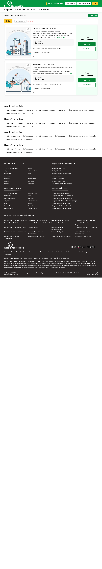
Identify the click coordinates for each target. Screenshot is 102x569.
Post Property (71, 4)
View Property (61, 37)
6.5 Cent (41, 79)
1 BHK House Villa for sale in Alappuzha (19, 123)
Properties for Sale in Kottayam (62, 198)
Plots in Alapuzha (57, 176)
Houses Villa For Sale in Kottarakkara (35, 233)
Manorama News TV (47, 252)
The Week (7, 255)
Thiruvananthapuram (11, 168)
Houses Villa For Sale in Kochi (37, 220)
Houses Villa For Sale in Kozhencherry (82, 233)
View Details (87, 49)
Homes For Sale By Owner (12, 223)
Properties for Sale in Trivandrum (62, 196)
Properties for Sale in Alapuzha (62, 206)
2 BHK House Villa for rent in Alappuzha (51, 149)
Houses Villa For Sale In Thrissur (85, 220)
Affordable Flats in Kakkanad (61, 173)
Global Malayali (83, 252)
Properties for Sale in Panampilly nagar (64, 201)
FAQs (96, 274)
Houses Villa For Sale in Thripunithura (82, 224)
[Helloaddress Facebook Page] (69, 247)
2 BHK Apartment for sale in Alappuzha (51, 110)
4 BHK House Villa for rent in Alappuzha (19, 152)
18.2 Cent (41, 43)
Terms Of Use (90, 274)
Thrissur (30, 176)
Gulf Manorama (71, 252)
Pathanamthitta (33, 171)
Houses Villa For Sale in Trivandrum (15, 220)
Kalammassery (32, 201)
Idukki (29, 173)
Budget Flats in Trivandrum (60, 171)
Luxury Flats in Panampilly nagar (62, 184)
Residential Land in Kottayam (60, 220)
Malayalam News (21, 252)
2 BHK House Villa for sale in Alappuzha (51, 123)
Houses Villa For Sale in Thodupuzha (11, 237)
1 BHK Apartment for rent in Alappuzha (19, 136)
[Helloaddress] (14, 4)
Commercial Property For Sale (61, 236)
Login (94, 4)
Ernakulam (7, 176)
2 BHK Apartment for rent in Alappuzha (51, 136)
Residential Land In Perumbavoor (15, 232)
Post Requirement (84, 4)
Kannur (6, 184)
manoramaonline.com (11, 274)
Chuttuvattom (60, 252)
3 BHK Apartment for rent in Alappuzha (82, 136)
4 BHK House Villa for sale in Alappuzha (19, 127)
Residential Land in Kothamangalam (57, 228)
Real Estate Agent (57, 232)
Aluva (29, 196)
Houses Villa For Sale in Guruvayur (86, 227)
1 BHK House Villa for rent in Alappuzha (19, 149)
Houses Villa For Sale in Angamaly (15, 227)
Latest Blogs (18, 258)
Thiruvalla (7, 206)
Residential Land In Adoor (36, 236)
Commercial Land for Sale (44, 28)
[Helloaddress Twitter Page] (72, 247)
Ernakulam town (33, 193)
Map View (94, 15)
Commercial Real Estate (83, 236)
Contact (87, 44)
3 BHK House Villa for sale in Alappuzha (82, 123)
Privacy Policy (93, 273)
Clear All (30, 21)
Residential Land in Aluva (59, 223)
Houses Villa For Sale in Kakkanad (39, 223)
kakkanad (31, 198)
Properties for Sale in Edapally (62, 203)
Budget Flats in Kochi (58, 168)
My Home (54, 258)
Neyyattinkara (8, 208)
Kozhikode (7, 181)
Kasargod (31, 184)
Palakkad (7, 179)
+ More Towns (32, 208)
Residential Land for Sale (43, 64)
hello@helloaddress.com (57, 267)
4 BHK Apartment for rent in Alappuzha (19, 139)
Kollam (30, 168)
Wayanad (31, 181)
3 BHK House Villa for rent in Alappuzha (82, 149)
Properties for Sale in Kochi (61, 193)
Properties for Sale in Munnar (61, 208)
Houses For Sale (33, 227)
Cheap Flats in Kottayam (60, 181)
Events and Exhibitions (41, 258)
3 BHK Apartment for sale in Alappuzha (82, 110)
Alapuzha (7, 171)
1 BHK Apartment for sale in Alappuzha (19, 110)
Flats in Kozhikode (58, 179)
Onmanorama (34, 252)
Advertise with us (64, 258)
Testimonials (28, 258)
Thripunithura (32, 206)
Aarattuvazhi (19, 21)
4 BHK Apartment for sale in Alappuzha (19, 114)
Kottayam (7, 173)
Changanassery (9, 198)
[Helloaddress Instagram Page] (75, 247)
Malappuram (32, 179)
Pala (5, 203)
